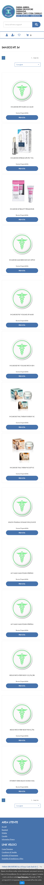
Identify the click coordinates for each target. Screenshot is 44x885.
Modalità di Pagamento (10, 855)
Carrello (4, 836)
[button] (27, 65)
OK (22, 883)
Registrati (5, 830)
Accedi (4, 826)
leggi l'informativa (23, 877)
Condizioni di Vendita (9, 852)
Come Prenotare (7, 849)
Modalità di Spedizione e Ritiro (12, 858)
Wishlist (4, 833)
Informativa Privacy (8, 839)
